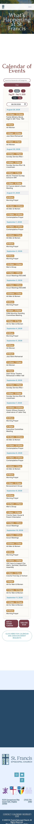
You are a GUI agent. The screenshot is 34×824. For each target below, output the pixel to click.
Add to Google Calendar (9, 624)
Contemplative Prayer (14, 217)
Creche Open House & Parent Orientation (15, 516)
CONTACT (7, 814)
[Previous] (11, 91)
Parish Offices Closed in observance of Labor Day (16, 411)
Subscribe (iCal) (24, 624)
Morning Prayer (12, 200)
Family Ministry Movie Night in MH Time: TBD (15, 118)
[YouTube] (22, 775)
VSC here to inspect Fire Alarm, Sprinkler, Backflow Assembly (16, 565)
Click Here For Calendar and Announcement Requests (17, 636)
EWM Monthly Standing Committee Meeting (15, 314)
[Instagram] (16, 775)
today (17, 91)
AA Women (10, 127)
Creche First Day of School (16, 576)
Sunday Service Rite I (14, 157)
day (20, 98)
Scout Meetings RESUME (16, 276)
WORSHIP (26, 814)
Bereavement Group (14, 486)
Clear (17, 85)
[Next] (23, 91)
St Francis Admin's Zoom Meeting (16, 187)
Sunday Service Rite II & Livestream (15, 166)
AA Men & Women (13, 209)
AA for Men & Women (14, 324)
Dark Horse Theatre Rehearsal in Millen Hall (15, 375)
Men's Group (11, 267)
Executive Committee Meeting (14, 430)
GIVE (17, 816)
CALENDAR (16, 814)
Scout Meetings (12, 526)
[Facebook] (22, 780)
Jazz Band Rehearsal (14, 136)
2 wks (15, 98)
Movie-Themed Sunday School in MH (15, 177)
